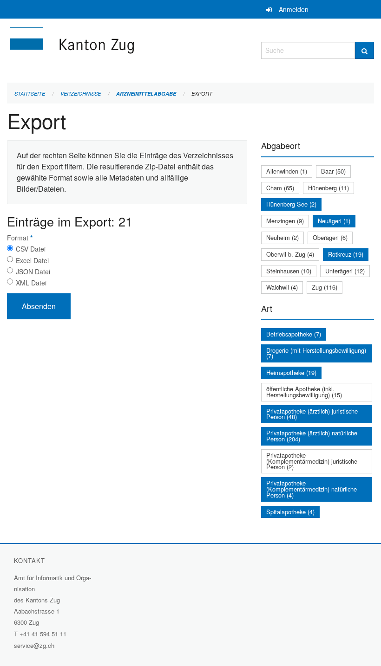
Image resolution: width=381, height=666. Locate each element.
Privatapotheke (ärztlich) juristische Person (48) (312, 414)
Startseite (29, 93)
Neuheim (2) (282, 237)
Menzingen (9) (285, 220)
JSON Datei (33, 271)
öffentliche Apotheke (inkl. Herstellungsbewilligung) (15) (304, 391)
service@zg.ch (34, 645)
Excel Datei (32, 260)
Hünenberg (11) (328, 187)
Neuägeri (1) (334, 220)
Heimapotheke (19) (291, 372)
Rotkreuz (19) (345, 254)
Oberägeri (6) (330, 237)
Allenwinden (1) (286, 171)
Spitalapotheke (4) (290, 511)
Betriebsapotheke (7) (293, 334)
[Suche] (364, 50)
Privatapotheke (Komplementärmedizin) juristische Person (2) (311, 461)
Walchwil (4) (282, 287)
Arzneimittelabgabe (146, 93)
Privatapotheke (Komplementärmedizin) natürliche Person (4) (311, 488)
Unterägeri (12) (345, 270)
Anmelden (294, 9)
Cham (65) (280, 187)
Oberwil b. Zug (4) (290, 254)
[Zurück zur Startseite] (127, 49)
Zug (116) (324, 287)
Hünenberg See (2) (291, 204)
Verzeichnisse (80, 93)
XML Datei (31, 282)
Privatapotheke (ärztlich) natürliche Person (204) (311, 435)
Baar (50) (333, 171)
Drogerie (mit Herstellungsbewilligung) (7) (316, 353)
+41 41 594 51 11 (43, 633)
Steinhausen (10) (288, 270)
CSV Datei (31, 248)
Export (201, 93)
